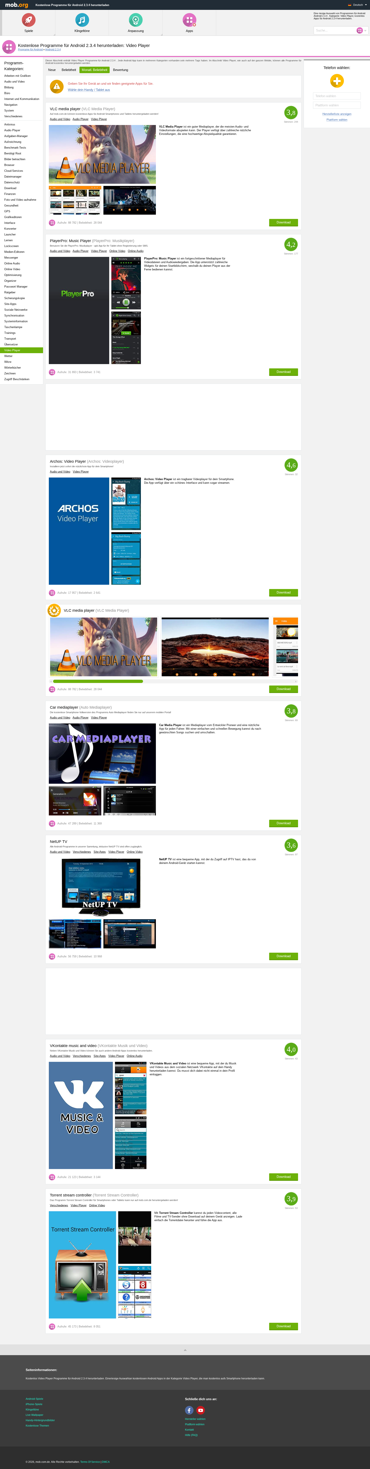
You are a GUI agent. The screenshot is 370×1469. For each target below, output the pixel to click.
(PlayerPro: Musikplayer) (112, 241)
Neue (52, 70)
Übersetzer (11, 344)
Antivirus (9, 124)
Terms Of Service (90, 1461)
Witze (7, 361)
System (9, 110)
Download (10, 188)
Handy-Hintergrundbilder (40, 1420)
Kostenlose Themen (37, 1425)
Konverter (10, 228)
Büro (7, 93)
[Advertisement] (22, 455)
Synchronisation (14, 315)
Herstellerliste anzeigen (336, 114)
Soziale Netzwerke (15, 309)
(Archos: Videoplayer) (105, 461)
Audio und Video (14, 81)
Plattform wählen (337, 119)
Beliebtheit (69, 70)
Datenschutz (12, 182)
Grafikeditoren (13, 217)
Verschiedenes (13, 116)
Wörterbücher (12, 367)
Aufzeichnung (12, 141)
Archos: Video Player (68, 461)
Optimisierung (12, 275)
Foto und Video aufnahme (20, 199)
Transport (10, 338)
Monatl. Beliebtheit (94, 70)
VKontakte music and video (73, 1046)
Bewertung (120, 70)
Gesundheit (11, 205)
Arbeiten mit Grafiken (17, 75)
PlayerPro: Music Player (70, 241)
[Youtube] (201, 1413)
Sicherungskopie (14, 298)
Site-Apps (10, 304)
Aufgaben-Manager (16, 136)
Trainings (10, 332)
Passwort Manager (15, 286)
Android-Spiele (34, 1398)
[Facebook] (190, 1413)
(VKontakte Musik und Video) (122, 1046)
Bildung (8, 87)
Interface (9, 222)
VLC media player (65, 109)
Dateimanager (12, 176)
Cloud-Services (13, 170)
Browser (9, 165)
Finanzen (10, 194)
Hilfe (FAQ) (191, 1435)
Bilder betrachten (14, 159)
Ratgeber (9, 292)
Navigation (10, 104)
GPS (7, 211)
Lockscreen (11, 246)
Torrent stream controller (71, 1195)
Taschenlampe (13, 327)
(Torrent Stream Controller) (115, 1195)
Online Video (12, 269)
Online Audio (12, 263)
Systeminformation (16, 321)
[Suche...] (361, 30)
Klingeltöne (32, 1409)
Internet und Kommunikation (21, 99)
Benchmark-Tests (15, 147)
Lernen (8, 240)
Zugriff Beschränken (16, 379)
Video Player (12, 350)
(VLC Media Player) (98, 109)
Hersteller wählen (195, 1419)
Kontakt (189, 1429)
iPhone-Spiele (34, 1404)
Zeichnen (10, 373)
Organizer (10, 280)
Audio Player (12, 130)
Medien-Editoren (14, 251)
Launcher (10, 234)
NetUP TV (58, 841)
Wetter (8, 356)
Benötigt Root (12, 153)
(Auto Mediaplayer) (95, 707)
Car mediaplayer (64, 707)
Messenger (11, 257)
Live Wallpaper (34, 1414)
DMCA (106, 1461)
